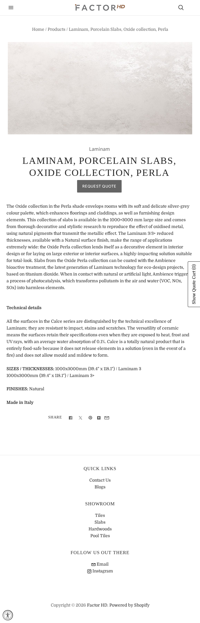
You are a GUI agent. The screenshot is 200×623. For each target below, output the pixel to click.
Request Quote (99, 186)
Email (102, 564)
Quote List (190, 8)
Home (38, 29)
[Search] (181, 7)
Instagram (102, 571)
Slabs (100, 522)
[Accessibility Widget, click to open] (8, 615)
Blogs (100, 487)
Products (56, 29)
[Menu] (11, 7)
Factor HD (97, 605)
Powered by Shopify (129, 605)
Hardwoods (100, 529)
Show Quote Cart (194, 284)
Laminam (99, 149)
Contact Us (100, 480)
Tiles (100, 515)
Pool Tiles (100, 536)
